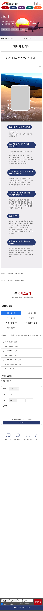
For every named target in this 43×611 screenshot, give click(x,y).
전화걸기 (36, 3)
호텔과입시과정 (32, 313)
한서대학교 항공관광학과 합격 (16, 273)
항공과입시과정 (11, 313)
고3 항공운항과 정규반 (11, 342)
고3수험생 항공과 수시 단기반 (13, 360)
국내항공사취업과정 (11, 323)
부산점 (38, 8)
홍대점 (13, 8)
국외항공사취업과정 (31, 323)
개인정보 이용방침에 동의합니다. (19, 419)
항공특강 (31, 318)
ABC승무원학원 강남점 (9, 3)
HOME (5, 38)
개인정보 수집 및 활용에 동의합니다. (11, 604)
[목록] (40, 66)
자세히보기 (30, 419)
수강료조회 (24, 29)
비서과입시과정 (11, 318)
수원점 (29, 8)
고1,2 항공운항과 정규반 (12, 346)
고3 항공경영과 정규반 (11, 351)
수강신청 (15, 29)
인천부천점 (21, 8)
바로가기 (21, 607)
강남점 (5, 8)
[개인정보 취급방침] (24, 604)
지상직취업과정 (11, 328)
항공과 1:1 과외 (9, 369)
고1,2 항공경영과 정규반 (12, 355)
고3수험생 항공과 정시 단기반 (13, 364)
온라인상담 (5, 29)
